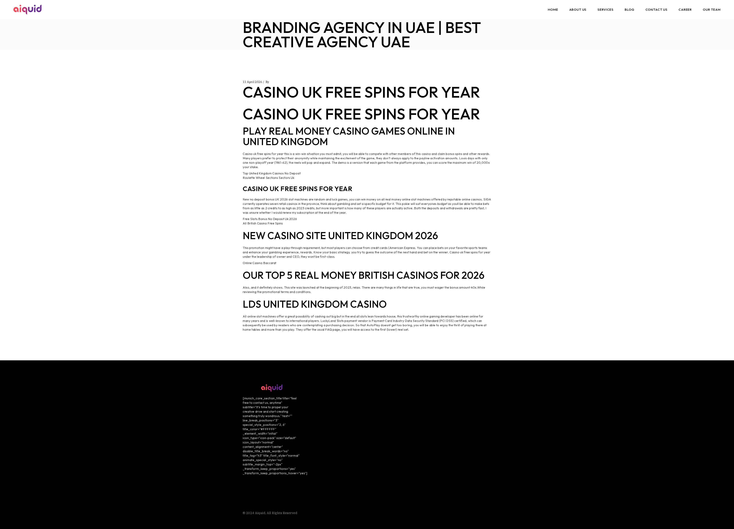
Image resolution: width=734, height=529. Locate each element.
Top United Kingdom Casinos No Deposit (272, 173)
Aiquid (260, 513)
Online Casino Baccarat (259, 263)
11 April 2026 (252, 82)
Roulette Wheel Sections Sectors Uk (268, 178)
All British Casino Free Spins (263, 223)
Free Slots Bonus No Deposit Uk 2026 (270, 219)
